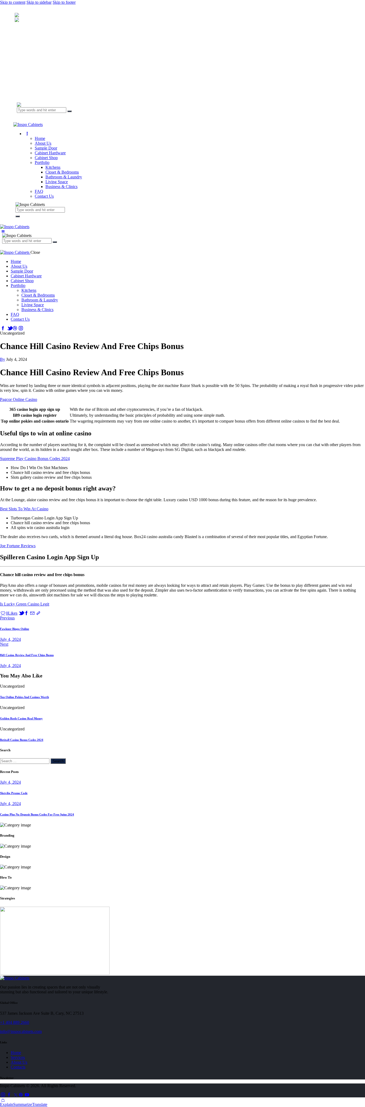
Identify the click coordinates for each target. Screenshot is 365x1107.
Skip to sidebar (39, 2)
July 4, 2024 (10, 782)
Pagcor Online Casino (18, 399)
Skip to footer (64, 2)
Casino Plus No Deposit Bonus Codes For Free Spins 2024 (37, 814)
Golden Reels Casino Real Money (21, 718)
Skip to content (12, 2)
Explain (6, 1104)
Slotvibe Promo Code (14, 793)
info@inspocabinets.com (21, 1031)
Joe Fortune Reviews (18, 545)
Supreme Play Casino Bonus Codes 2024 (35, 458)
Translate (39, 1104)
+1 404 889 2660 (14, 1022)
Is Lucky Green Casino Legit (24, 604)
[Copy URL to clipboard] (38, 613)
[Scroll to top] (3, 1099)
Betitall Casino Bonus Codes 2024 (21, 739)
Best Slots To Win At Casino (24, 509)
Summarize (22, 1104)
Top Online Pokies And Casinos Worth (24, 697)
